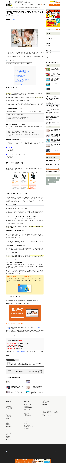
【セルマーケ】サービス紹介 (51, 96)
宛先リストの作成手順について (28, 409)
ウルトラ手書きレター (9, 427)
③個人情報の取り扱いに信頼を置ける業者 (22, 79)
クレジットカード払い (45, 400)
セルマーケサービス (49, 59)
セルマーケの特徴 (18, 84)
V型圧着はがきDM (8, 415)
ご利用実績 (38, 4)
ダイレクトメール (49, 38)
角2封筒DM (7, 422)
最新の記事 (16, 360)
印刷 (47, 179)
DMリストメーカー (27, 425)
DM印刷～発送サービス (27, 406)
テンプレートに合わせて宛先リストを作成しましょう (50, 411)
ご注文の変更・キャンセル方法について (47, 415)
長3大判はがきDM (8, 406)
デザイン (57, 179)
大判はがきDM (8, 401)
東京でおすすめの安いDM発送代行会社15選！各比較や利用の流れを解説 (52, 117)
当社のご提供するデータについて (28, 426)
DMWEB (25, 423)
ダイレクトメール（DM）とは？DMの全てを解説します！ (52, 103)
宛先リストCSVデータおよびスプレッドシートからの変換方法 (50, 412)
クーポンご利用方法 (44, 405)
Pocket (14, 19)
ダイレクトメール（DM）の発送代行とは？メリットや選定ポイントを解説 (52, 106)
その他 (43, 414)
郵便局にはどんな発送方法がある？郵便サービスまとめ (52, 123)
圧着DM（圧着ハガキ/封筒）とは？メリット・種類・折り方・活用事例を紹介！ (55, 135)
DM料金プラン (31, 4)
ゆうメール (25, 414)
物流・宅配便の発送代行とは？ (51, 119)
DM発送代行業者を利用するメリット (22, 70)
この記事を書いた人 (10, 360)
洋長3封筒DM (8, 424)
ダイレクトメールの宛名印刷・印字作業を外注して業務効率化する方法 (55, 150)
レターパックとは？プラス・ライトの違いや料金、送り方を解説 (55, 74)
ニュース (47, 57)
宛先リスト (48, 43)
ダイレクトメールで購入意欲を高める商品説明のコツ (16, 371)
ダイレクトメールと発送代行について (52, 62)
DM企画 (48, 183)
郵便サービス (48, 50)
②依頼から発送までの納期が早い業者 (22, 77)
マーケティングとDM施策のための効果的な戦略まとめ (52, 110)
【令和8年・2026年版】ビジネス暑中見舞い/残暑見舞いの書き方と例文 (55, 79)
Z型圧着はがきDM (8, 416)
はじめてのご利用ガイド (28, 404)
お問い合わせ (45, 4)
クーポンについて (44, 404)
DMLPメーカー (8, 434)
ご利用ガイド (26, 401)
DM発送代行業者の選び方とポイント (20, 75)
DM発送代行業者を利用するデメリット (22, 71)
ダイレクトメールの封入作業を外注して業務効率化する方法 (55, 130)
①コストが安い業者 (19, 76)
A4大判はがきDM (8, 402)
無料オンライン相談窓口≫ (20, 351)
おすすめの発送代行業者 (18, 81)
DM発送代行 (17, 15)
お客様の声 (8, 436)
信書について (26, 416)
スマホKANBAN (26, 428)
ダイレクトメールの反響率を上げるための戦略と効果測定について (52, 99)
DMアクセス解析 (8, 433)
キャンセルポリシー (26, 421)
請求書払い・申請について (45, 402)
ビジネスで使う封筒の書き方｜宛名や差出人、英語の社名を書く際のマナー (55, 89)
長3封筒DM (7, 423)
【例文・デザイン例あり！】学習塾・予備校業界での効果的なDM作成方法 (55, 140)
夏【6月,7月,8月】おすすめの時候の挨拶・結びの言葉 (55, 69)
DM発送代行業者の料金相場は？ (21, 72)
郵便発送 (25, 412)
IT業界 (54, 181)
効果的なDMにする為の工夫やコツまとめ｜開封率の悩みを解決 (52, 113)
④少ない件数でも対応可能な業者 (21, 80)
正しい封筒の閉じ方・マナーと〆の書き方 (55, 83)
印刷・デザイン (48, 52)
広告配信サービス (9, 439)
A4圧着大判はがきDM (9, 407)
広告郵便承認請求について (27, 415)
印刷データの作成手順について (28, 407)
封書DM (7, 418)
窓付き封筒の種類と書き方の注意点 (55, 145)
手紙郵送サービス (9, 426)
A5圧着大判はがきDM (9, 408)
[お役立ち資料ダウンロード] (53, 161)
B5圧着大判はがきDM (9, 409)
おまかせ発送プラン (26, 413)
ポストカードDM (8, 414)
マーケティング (48, 40)
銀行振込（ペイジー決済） (45, 401)
